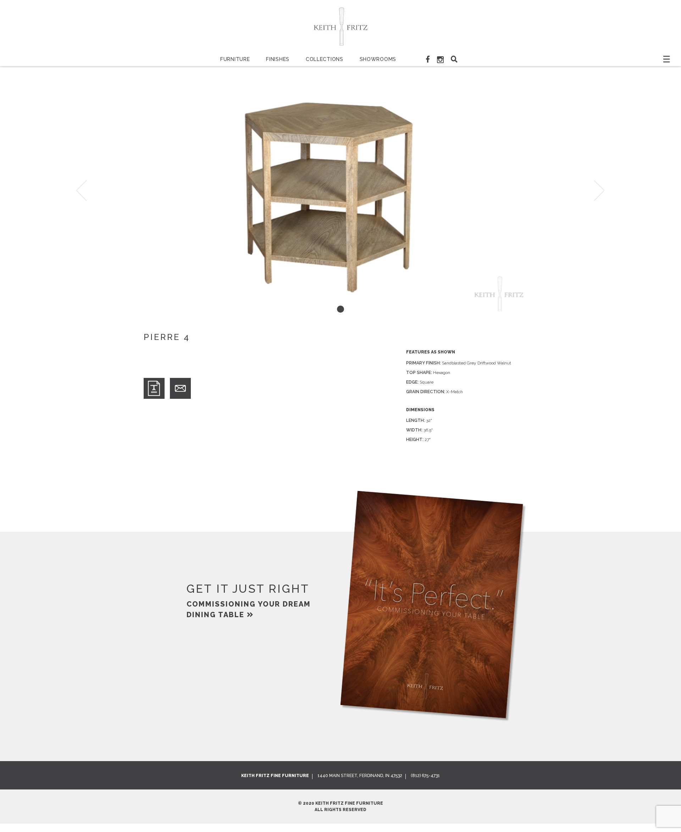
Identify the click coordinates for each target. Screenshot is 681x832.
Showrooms (378, 59)
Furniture (235, 59)
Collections (324, 59)
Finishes (277, 59)
